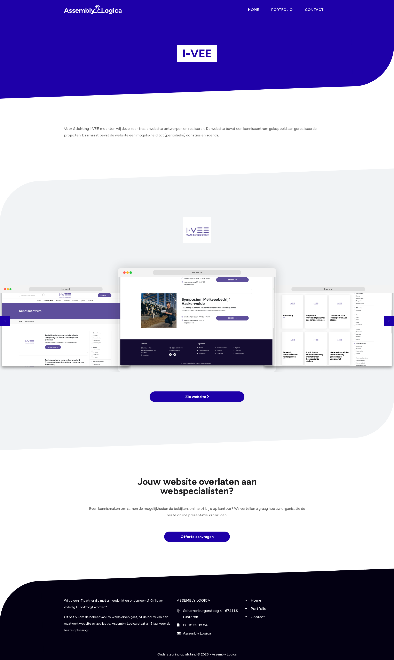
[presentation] (5, 321)
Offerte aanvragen (197, 536)
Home (256, 600)
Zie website (196, 397)
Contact (258, 617)
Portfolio (258, 608)
